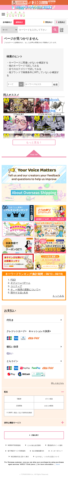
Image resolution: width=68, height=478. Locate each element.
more (58, 464)
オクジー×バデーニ (20, 282)
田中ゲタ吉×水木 (19, 292)
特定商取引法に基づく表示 (20, 457)
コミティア (16, 286)
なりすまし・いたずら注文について (47, 457)
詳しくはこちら (57, 383)
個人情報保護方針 (38, 451)
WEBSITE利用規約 (14, 445)
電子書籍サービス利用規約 (16, 451)
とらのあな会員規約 (34, 445)
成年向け (19, 22)
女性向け (61, 22)
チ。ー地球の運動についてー (26, 289)
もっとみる (58, 295)
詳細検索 (61, 29)
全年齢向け (7, 22)
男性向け (48, 22)
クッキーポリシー (57, 451)
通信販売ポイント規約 (55, 445)
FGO (13, 279)
